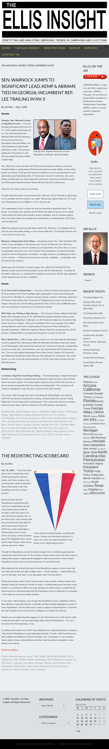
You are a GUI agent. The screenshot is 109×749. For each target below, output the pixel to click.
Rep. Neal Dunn (46, 428)
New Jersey (90, 448)
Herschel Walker (61, 418)
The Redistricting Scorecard (35, 455)
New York (90, 452)
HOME (6, 48)
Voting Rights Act (30, 434)
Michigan (39, 663)
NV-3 (51, 424)
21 (95, 721)
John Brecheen (46, 421)
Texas (99, 485)
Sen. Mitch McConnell (20, 431)
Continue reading (10, 650)
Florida (24, 418)
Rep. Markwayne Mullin (26, 428)
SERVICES (91, 48)
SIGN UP (75, 48)
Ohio (69, 663)
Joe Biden (100, 420)
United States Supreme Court (40, 666)
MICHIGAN (52, 656)
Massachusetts (89, 427)
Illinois (86, 416)
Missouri (36, 424)
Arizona (89, 385)
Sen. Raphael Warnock (42, 431)
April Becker (37, 415)
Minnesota (88, 434)
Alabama (87, 381)
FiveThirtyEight (8, 418)
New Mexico (101, 449)
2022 (12, 411)
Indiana (94, 416)
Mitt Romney (98, 437)
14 (95, 718)
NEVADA (62, 656)
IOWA (35, 656)
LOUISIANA (44, 411)
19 (86, 721)
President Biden (68, 424)
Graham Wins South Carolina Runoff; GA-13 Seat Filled (93, 305)
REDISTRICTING (54, 48)
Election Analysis (23, 411)
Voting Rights (15, 415)
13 (91, 718)
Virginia (93, 489)
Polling (54, 411)
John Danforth (60, 421)
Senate (4, 415)
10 (77, 718)
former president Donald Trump (93, 405)
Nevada (44, 424)
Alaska (95, 382)
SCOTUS (5, 431)
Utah (85, 490)
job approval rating (16, 421)
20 (91, 721)
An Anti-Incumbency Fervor (95, 330)
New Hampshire (94, 445)
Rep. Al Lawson (8, 428)
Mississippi (98, 434)
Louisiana (27, 424)
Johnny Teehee (15, 424)
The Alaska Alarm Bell (93, 313)
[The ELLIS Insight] (54, 22)
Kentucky (86, 424)
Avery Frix (48, 415)
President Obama (93, 463)
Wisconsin (97, 493)
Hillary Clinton (93, 412)
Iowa (25, 663)
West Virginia (60, 666)
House (35, 411)
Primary (61, 411)
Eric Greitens (59, 415)
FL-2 (18, 418)
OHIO (15, 659)
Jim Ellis (58, 434)
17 (77, 721)
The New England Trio (93, 297)
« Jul (78, 731)
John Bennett (32, 421)
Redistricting (71, 411)
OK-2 (57, 424)
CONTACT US (11, 54)
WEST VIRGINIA (54, 659)
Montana (87, 441)
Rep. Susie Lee (61, 428)
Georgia (32, 418)
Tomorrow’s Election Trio (94, 318)
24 (77, 724)
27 (91, 724)
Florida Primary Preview (94, 357)
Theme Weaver (84, 744)
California (91, 389)
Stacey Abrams (60, 431)
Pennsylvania (7, 666)
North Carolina (58, 663)
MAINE (43, 656)
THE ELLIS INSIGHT (27, 48)
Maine (31, 663)
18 (82, 721)
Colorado (18, 663)
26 (86, 724)
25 (82, 724)
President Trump (90, 469)
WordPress (47, 744)
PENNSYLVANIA (26, 659)
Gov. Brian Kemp (44, 418)
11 (82, 718)
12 (86, 718)
